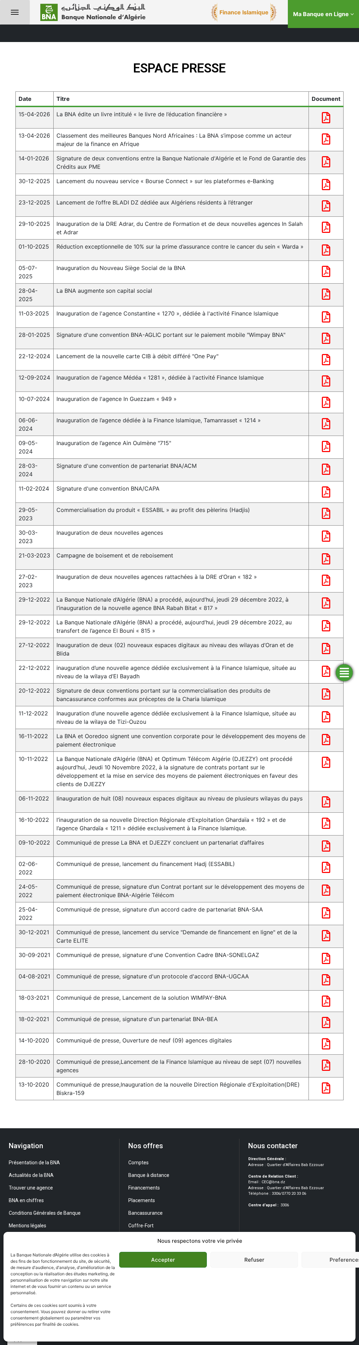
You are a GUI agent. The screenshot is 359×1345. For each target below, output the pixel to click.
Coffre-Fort (141, 1225)
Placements (141, 1200)
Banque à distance (148, 1175)
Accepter (163, 1259)
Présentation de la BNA (34, 1162)
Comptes (138, 1162)
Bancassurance (145, 1213)
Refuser (254, 1259)
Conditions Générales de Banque (45, 1213)
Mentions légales (27, 1225)
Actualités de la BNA (31, 1175)
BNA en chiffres (26, 1200)
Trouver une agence (31, 1188)
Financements (144, 1188)
